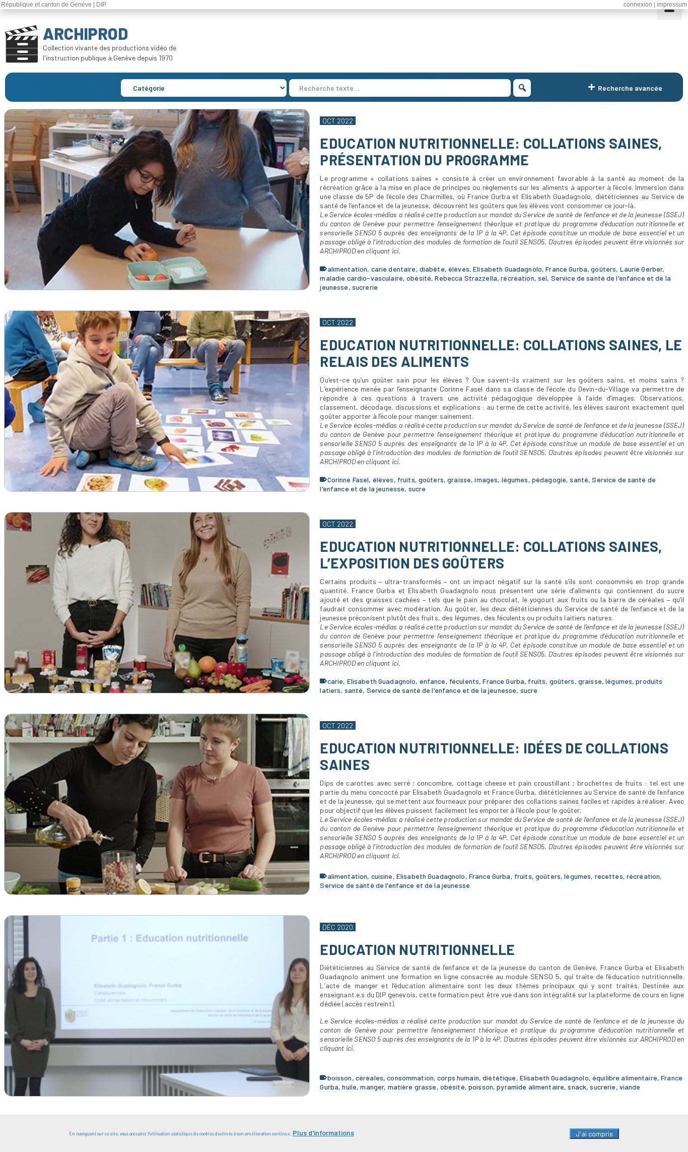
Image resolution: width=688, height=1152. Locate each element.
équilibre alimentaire (624, 1077)
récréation (517, 278)
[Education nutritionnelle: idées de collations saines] (157, 804)
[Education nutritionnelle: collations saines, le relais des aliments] (157, 401)
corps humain (458, 1077)
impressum (672, 4)
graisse (459, 479)
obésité (418, 278)
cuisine (382, 876)
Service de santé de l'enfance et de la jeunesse (442, 690)
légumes (515, 479)
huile (349, 1086)
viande (630, 1086)
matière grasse (412, 1086)
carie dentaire (393, 269)
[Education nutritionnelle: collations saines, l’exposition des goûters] (157, 602)
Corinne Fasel (348, 479)
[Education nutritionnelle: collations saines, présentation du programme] (157, 199)
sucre (417, 488)
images (486, 479)
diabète (432, 269)
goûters (603, 269)
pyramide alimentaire (530, 1086)
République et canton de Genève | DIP (53, 4)
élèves (458, 269)
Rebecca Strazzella (466, 278)
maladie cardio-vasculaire (361, 278)
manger (372, 1086)
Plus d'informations (323, 1132)
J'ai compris (594, 1133)
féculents (464, 681)
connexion (638, 4)
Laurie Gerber (641, 269)
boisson (339, 1077)
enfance (433, 681)
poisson (480, 1086)
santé (579, 479)
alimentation (347, 269)
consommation (410, 1077)
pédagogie (549, 479)
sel (542, 278)
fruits (406, 479)
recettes (609, 876)
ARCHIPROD (85, 33)
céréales (369, 1077)
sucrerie (365, 287)
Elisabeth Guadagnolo (507, 269)
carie (335, 681)
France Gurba (566, 269)
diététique (499, 1077)
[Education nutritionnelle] (157, 1006)
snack (577, 1086)
